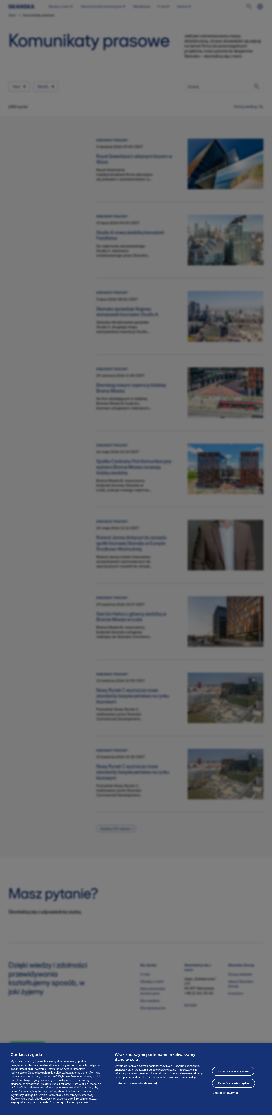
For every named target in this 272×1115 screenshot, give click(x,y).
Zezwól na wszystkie (233, 1071)
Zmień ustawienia (225, 1093)
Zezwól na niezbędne (233, 1083)
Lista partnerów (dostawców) (136, 1083)
